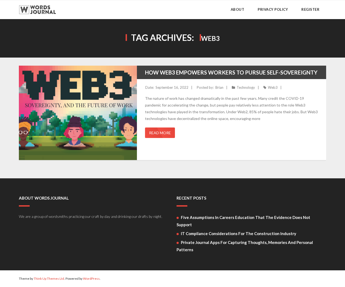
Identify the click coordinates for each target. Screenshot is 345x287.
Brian (219, 87)
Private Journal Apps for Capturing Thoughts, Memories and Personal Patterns (245, 246)
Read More (160, 132)
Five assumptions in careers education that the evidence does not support (243, 221)
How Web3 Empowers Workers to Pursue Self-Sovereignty (231, 72)
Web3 (273, 87)
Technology (246, 87)
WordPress (91, 279)
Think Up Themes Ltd (49, 279)
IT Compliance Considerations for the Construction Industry (238, 233)
